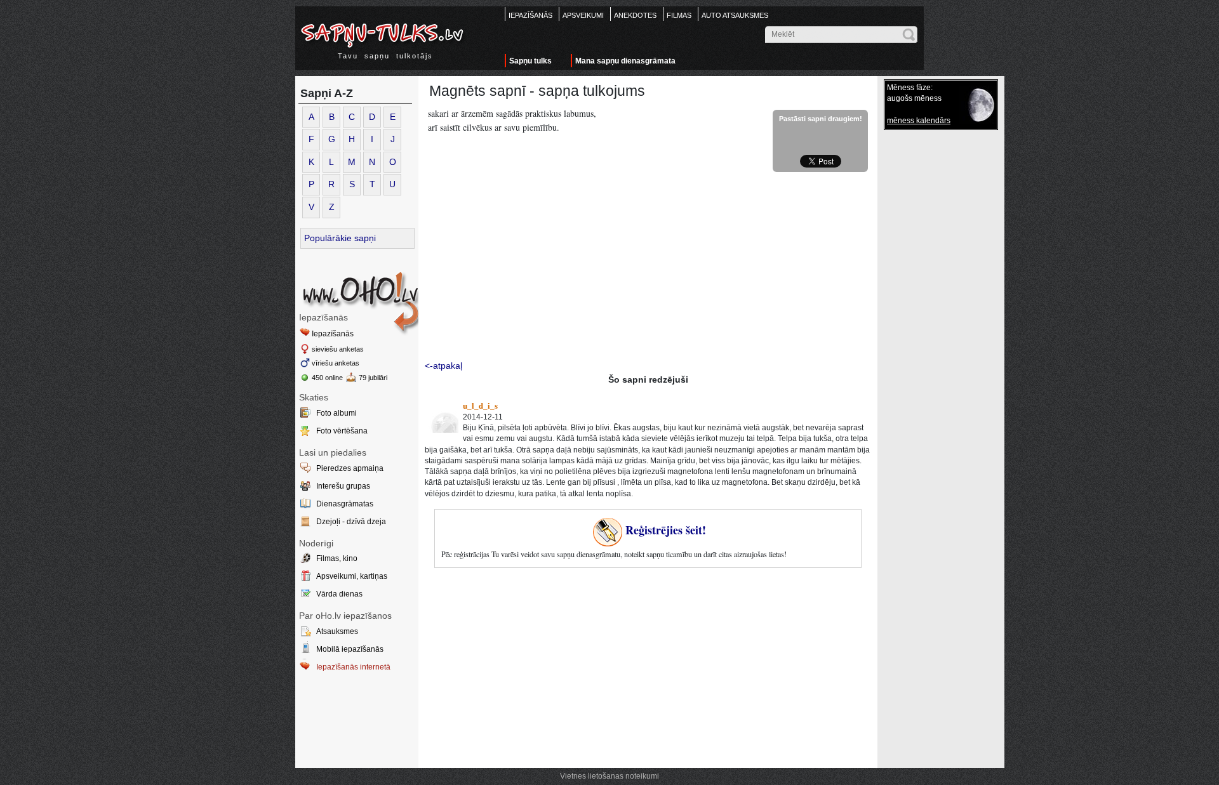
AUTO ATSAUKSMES (735, 15)
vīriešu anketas (335, 363)
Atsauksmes (337, 631)
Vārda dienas (339, 594)
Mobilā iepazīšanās (349, 649)
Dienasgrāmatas (344, 503)
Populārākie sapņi (340, 238)
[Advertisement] (648, 267)
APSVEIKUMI (583, 15)
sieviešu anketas (338, 349)
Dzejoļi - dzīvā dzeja (351, 521)
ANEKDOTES (635, 15)
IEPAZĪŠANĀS (530, 15)
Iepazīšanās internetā (353, 667)
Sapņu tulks (530, 60)
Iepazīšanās (333, 333)
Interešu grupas (343, 486)
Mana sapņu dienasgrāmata (625, 60)
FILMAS (679, 15)
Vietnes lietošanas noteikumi (609, 776)
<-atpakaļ (443, 365)
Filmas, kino (336, 558)
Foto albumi (336, 413)
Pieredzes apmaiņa (349, 468)
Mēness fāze (909, 87)
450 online (327, 377)
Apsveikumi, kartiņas (351, 576)
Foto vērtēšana (342, 430)
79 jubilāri (373, 377)
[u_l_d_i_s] (442, 417)
